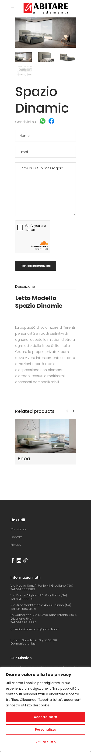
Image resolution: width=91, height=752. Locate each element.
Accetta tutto (45, 717)
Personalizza (45, 729)
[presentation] (67, 411)
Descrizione (25, 286)
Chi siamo (18, 529)
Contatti (16, 537)
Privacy (15, 544)
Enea (24, 458)
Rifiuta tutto (45, 742)
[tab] (45, 287)
